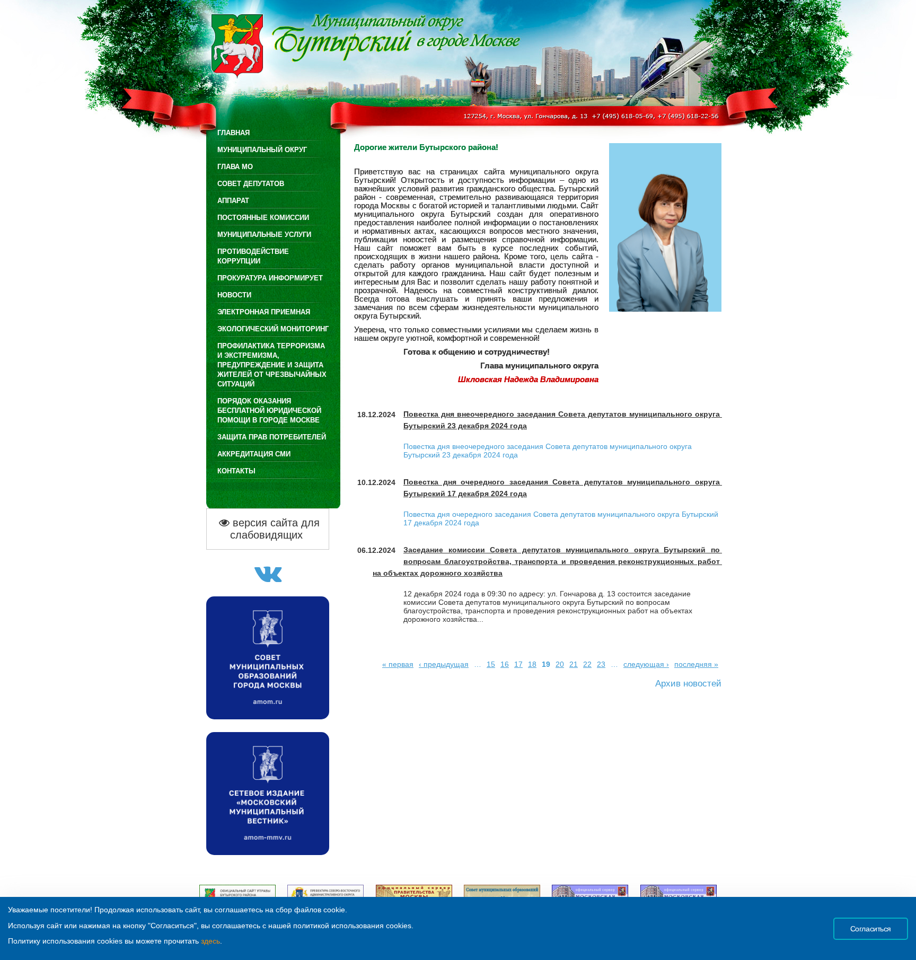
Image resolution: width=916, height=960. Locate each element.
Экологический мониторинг (273, 329)
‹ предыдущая (444, 664)
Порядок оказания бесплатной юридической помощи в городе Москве (269, 410)
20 (560, 664)
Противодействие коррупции (253, 256)
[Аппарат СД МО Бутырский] (267, 579)
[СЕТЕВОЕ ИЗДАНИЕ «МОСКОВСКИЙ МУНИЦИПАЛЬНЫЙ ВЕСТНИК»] (267, 852)
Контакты (236, 471)
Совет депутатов (250, 184)
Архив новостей (688, 684)
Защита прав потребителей (271, 437)
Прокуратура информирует (270, 278)
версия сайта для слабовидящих (275, 529)
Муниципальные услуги (264, 235)
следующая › (646, 664)
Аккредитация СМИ (253, 454)
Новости (234, 295)
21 (573, 664)
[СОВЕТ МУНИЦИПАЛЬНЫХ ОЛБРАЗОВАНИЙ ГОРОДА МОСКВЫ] (267, 716)
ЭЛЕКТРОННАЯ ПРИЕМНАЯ (263, 312)
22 (587, 664)
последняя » (696, 664)
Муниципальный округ (262, 150)
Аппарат (233, 201)
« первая (397, 664)
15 (491, 664)
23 (601, 664)
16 (504, 664)
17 (518, 664)
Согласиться (870, 928)
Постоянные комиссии (263, 218)
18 (532, 664)
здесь (210, 941)
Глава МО (235, 167)
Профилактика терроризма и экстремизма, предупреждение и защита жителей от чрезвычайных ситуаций (272, 365)
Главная (233, 133)
